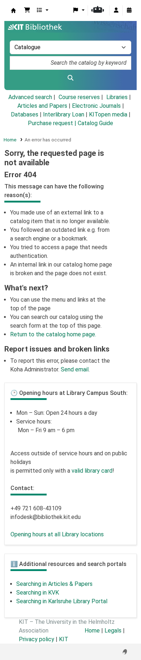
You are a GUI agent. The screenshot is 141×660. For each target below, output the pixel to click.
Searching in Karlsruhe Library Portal (61, 601)
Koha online (13, 10)
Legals (112, 630)
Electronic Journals (96, 105)
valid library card (92, 470)
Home (10, 139)
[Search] (70, 78)
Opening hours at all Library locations (57, 534)
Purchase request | (53, 123)
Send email (75, 369)
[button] (27, 10)
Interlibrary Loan (63, 114)
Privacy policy (36, 639)
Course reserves (79, 97)
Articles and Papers (42, 105)
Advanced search (30, 97)
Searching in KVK (37, 592)
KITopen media (108, 114)
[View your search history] (129, 10)
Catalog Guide (95, 123)
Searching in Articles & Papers (54, 583)
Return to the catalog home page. (53, 334)
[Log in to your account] (116, 10)
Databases (24, 114)
